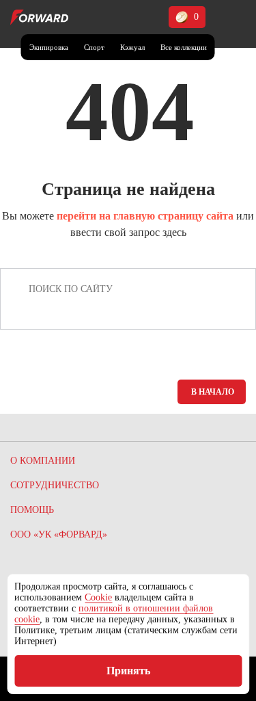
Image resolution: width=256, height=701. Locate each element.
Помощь (32, 510)
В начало (212, 392)
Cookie (98, 597)
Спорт (94, 47)
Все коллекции (183, 47)
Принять (128, 670)
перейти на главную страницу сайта (145, 216)
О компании (42, 460)
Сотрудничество (54, 485)
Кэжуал (132, 47)
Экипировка (48, 47)
